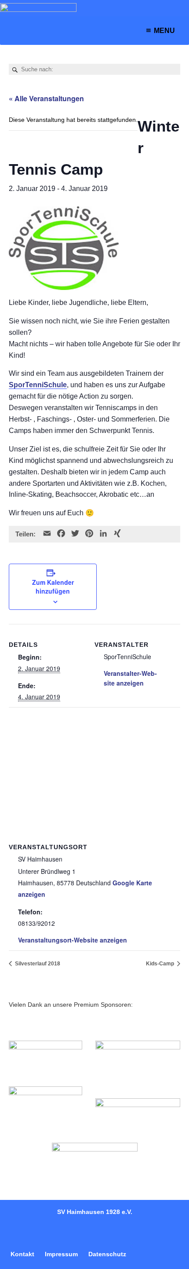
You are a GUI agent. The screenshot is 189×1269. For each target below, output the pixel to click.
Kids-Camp (160, 964)
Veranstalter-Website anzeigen (130, 678)
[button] (164, 30)
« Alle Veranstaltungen (46, 98)
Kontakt (22, 1254)
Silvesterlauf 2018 (37, 964)
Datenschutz (107, 1254)
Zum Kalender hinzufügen (53, 586)
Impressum (61, 1254)
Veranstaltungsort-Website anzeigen (72, 939)
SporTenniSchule (38, 385)
